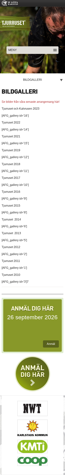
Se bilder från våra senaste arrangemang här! (30, 101)
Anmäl (51, 343)
